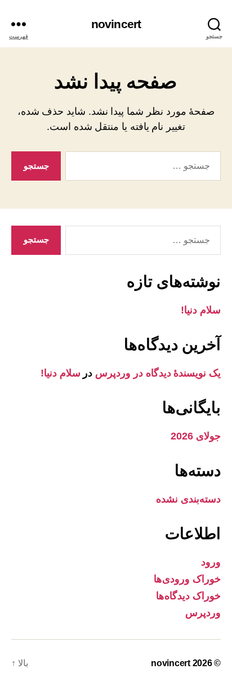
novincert (116, 24)
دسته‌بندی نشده (188, 499)
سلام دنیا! (201, 310)
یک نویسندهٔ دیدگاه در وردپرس (158, 373)
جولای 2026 (196, 436)
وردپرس (203, 612)
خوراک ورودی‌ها (187, 579)
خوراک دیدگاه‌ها (188, 595)
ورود (211, 562)
